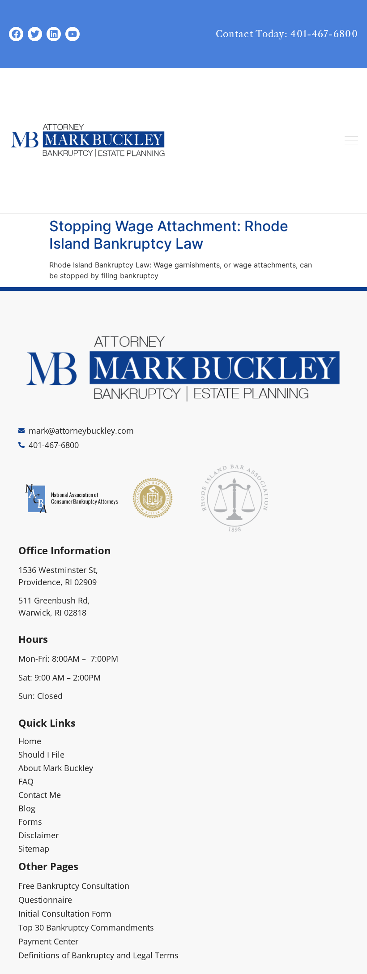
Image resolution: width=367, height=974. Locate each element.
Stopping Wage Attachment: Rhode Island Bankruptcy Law (168, 234)
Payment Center (48, 941)
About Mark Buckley (55, 767)
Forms (30, 821)
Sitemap (33, 848)
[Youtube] (72, 34)
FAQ (26, 781)
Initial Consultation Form (64, 913)
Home (29, 741)
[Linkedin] (54, 34)
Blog (26, 808)
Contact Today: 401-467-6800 (287, 34)
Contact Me (39, 794)
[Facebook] (16, 34)
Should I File (41, 754)
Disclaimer (38, 835)
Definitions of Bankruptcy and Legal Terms (98, 955)
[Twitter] (35, 34)
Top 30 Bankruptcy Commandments (86, 927)
